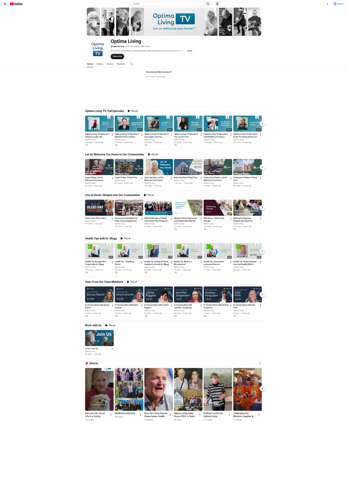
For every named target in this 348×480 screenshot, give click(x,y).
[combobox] (168, 3)
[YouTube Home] (16, 4)
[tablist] (174, 64)
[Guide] (5, 3)
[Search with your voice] (217, 4)
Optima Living (90, 140)
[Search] (208, 4)
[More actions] (112, 134)
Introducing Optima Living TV (159, 72)
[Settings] (327, 3)
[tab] (90, 64)
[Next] (262, 123)
